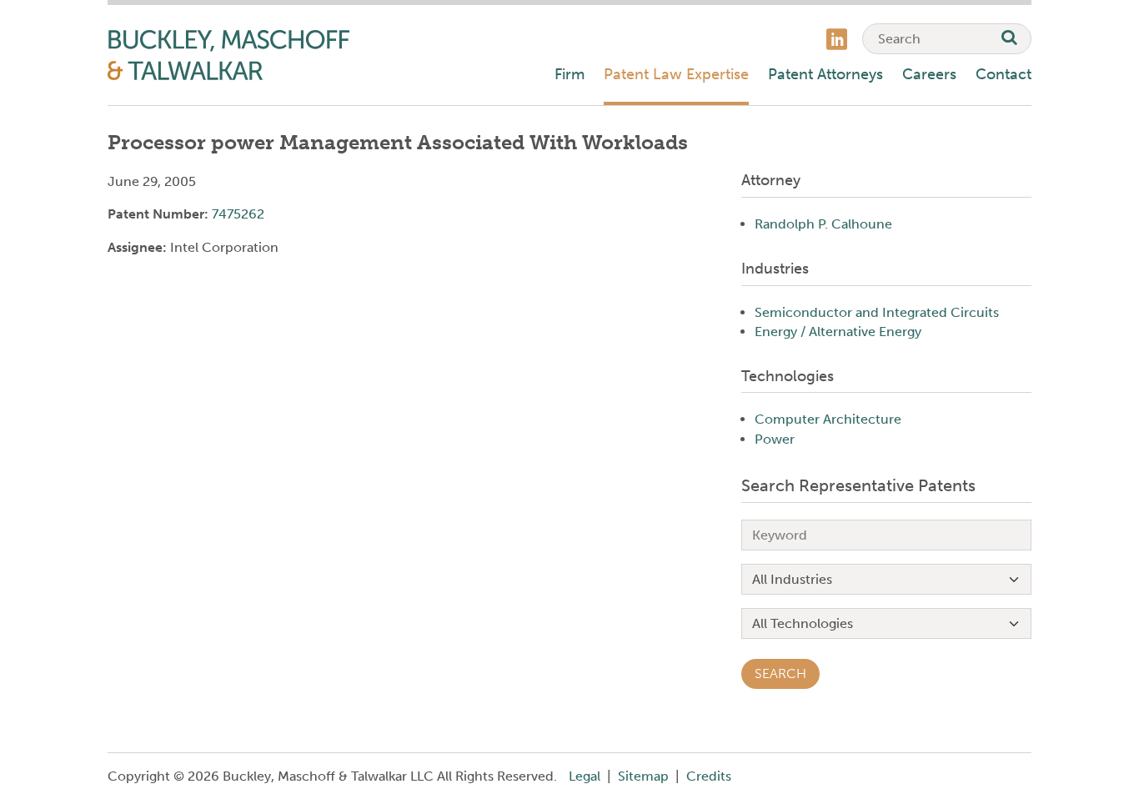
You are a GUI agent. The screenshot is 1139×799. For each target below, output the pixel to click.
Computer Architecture (828, 419)
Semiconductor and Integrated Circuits (877, 312)
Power (775, 439)
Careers (929, 74)
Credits (708, 776)
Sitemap (643, 776)
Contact (1003, 74)
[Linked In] (836, 41)
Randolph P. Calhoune (823, 224)
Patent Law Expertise (676, 74)
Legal (584, 776)
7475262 (238, 214)
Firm (569, 74)
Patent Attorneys (825, 74)
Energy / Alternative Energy (838, 331)
